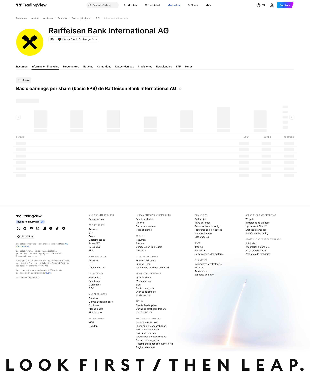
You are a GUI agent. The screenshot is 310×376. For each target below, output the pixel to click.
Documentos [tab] (71, 66)
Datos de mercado (145, 226)
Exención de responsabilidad (151, 326)
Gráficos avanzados (255, 229)
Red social (200, 219)
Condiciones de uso (146, 322)
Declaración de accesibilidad (151, 336)
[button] (139, 5)
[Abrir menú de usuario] (272, 5)
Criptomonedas (97, 239)
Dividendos (95, 284)
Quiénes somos (144, 277)
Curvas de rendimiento (101, 301)
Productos (130, 5)
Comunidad (152, 5)
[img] (92, 39)
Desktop (93, 326)
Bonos (92, 236)
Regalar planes (144, 229)
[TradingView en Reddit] (63, 228)
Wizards (199, 267)
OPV (91, 288)
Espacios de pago (204, 274)
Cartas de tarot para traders (151, 308)
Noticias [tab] (88, 66)
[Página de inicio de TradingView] (31, 5)
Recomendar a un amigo (207, 226)
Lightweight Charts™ (256, 226)
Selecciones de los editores (209, 254)
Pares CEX (94, 243)
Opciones (94, 305)
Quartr (48, 273)
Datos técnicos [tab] (124, 66)
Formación (200, 250)
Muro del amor (202, 222)
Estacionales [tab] (164, 66)
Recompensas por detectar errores (154, 343)
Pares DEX (94, 246)
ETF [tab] (178, 66)
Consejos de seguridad (148, 340)
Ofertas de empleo (146, 291)
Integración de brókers (257, 246)
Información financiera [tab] (45, 66)
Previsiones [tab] (145, 66)
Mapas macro (96, 308)
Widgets (249, 219)
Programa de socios (255, 250)
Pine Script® (95, 312)
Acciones (93, 229)
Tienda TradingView (146, 305)
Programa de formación (257, 254)
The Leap (141, 250)
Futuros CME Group (146, 260)
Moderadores (202, 236)
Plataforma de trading (257, 233)
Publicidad (251, 243)
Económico (94, 277)
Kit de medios (143, 295)
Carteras (93, 298)
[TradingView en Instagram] (38, 228)
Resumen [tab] (22, 66)
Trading (199, 246)
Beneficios (94, 281)
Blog (138, 284)
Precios (140, 222)
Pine (91, 250)
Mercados (174, 5)
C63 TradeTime (144, 312)
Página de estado (145, 347)
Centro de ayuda (145, 288)
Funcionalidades (144, 219)
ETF (91, 232)
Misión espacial (144, 281)
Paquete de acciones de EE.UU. (152, 267)
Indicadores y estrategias (208, 264)
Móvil (91, 322)
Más (208, 5)
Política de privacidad (147, 329)
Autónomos (201, 271)
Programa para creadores (208, 229)
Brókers (193, 5)
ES (263, 5)
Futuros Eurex (143, 264)
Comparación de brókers (149, 246)
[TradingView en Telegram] (50, 228)
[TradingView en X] (18, 228)
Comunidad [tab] (104, 66)
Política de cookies (146, 333)
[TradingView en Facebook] (25, 228)
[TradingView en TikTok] (57, 228)
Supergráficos (96, 219)
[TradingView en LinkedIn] (44, 228)
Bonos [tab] (189, 66)
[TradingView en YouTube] (31, 228)
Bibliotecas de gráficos (257, 222)
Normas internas (203, 233)
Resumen (141, 239)
